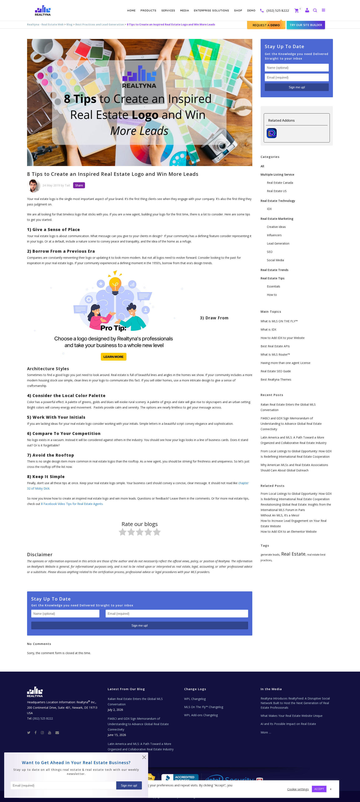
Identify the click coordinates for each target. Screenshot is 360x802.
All (262, 166)
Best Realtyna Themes (276, 379)
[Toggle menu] (322, 9)
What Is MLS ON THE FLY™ (279, 321)
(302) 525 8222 (277, 10)
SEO (269, 252)
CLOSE (144, 758)
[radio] (122, 532)
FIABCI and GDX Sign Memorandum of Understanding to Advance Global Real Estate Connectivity (291, 423)
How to (272, 295)
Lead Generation (278, 243)
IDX (269, 209)
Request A (266, 25)
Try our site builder (306, 25)
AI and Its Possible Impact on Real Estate (288, 724)
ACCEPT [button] (319, 789)
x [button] (330, 789)
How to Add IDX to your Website (283, 338)
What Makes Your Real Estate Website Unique (291, 716)
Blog (69, 24)
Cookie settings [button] (298, 789)
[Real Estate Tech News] (57, 732)
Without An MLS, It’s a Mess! (280, 515)
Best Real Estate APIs (275, 346)
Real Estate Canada (280, 183)
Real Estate (293, 554)
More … (266, 732)
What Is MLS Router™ (275, 354)
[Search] (314, 11)
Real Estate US (277, 191)
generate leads (270, 554)
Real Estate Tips (272, 278)
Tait (67, 185)
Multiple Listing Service (277, 174)
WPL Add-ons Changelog (201, 715)
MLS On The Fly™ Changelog (203, 707)
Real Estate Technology (278, 201)
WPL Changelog (195, 699)
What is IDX (268, 329)
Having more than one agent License (285, 363)
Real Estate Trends (274, 270)
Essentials (273, 286)
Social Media (275, 260)
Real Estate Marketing (277, 219)
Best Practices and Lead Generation (99, 24)
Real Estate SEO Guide (276, 371)
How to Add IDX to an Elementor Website (289, 531)
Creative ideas (276, 227)
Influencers (274, 235)
